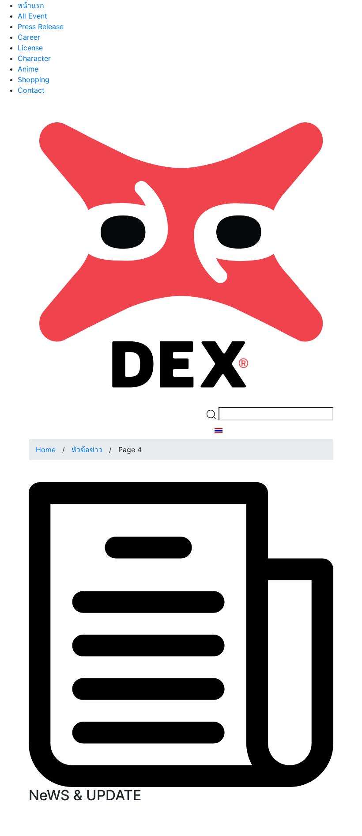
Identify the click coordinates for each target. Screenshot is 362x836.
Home (46, 449)
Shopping (33, 79)
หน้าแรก (31, 5)
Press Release (41, 26)
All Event (32, 15)
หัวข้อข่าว (87, 449)
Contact (31, 90)
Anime (28, 68)
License (30, 47)
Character (34, 58)
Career (29, 37)
